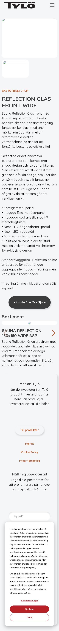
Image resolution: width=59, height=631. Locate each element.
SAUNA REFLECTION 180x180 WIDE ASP (21, 333)
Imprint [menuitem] (29, 443)
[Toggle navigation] (52, 5)
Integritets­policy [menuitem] (29, 460)
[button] (53, 333)
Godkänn (29, 609)
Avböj (29, 617)
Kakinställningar (29, 600)
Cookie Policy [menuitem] (29, 452)
